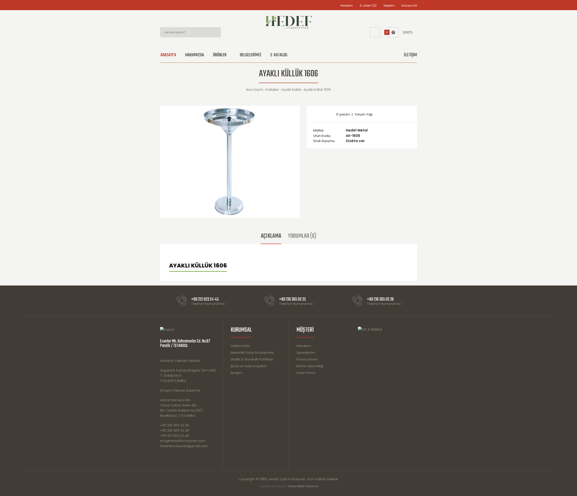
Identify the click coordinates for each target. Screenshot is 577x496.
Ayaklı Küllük (291, 89)
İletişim (237, 372)
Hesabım (346, 5)
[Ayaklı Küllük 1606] (230, 162)
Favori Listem (307, 359)
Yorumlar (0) (302, 236)
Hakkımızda (240, 345)
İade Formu (305, 372)
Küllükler (272, 89)
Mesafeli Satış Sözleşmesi (252, 352)
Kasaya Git (409, 5)
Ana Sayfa (254, 89)
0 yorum (343, 114)
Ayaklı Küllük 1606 (317, 89)
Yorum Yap (364, 114)
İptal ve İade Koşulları (248, 366)
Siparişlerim (305, 352)
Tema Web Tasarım (302, 486)
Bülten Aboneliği (309, 366)
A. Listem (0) (368, 5)
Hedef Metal (357, 130)
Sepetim (389, 5)
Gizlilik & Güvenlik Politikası (252, 359)
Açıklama (271, 236)
